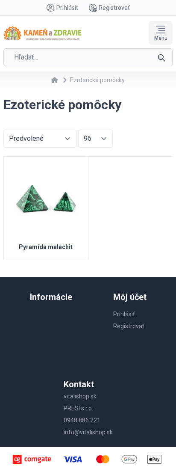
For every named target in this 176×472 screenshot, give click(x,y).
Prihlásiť (67, 7)
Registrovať (114, 7)
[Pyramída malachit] (46, 198)
